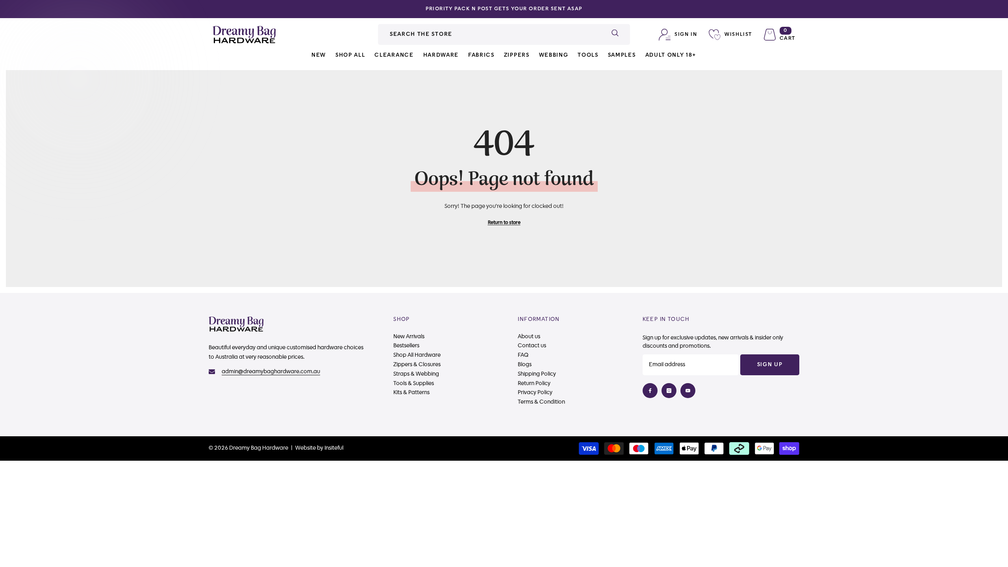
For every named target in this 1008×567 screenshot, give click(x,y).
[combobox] (489, 34)
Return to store (504, 222)
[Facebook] (650, 390)
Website (305, 448)
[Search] (504, 34)
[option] (504, 9)
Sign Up (770, 364)
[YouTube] (687, 390)
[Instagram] (669, 390)
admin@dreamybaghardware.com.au (271, 371)
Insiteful (333, 448)
